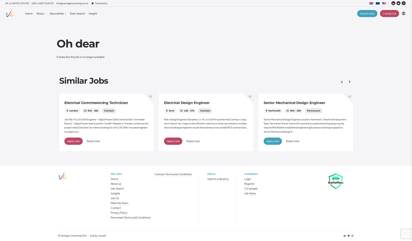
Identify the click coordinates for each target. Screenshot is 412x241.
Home (29, 13)
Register (249, 183)
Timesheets (101, 3)
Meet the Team (119, 203)
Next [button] (349, 82)
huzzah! (102, 235)
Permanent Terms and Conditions (131, 217)
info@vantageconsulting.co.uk (72, 3)
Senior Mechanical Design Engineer (195, 103)
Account (404, 13)
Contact (116, 207)
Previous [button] (342, 82)
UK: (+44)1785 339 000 (17, 3)
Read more (93, 141)
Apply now (73, 141)
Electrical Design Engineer (87, 103)
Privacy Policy (119, 212)
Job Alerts (250, 193)
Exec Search (77, 13)
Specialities (57, 13)
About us (116, 183)
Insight (93, 13)
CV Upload (250, 188)
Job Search (117, 188)
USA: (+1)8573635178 (43, 3)
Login (247, 179)
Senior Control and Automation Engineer (299, 103)
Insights (115, 193)
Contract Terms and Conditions (173, 174)
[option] (106, 122)
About (40, 13)
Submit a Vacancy (218, 179)
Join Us (115, 198)
